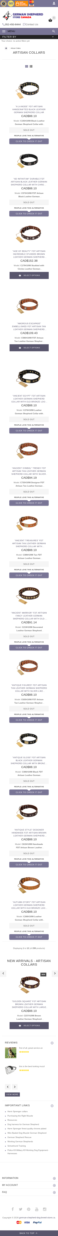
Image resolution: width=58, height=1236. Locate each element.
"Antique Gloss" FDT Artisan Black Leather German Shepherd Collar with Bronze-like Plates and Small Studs (29, 760)
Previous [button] (8, 1087)
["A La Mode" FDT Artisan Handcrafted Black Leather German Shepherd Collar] (29, 88)
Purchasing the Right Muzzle (20, 1116)
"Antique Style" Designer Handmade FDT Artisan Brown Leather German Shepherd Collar (29, 833)
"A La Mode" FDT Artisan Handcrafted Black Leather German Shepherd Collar (29, 109)
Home (6, 48)
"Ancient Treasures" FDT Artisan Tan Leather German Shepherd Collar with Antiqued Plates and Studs (29, 543)
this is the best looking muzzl (32, 1066)
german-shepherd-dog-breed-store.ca (37, 1217)
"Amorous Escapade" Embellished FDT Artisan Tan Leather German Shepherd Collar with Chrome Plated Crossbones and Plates (29, 326)
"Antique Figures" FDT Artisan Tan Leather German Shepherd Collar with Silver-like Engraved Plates (29, 688)
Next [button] (15, 1087)
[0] (50, 21)
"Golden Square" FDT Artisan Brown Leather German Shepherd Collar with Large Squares (29, 1004)
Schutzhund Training (16, 1146)
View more (12, 1094)
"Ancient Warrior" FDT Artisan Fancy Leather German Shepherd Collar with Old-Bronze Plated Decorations (29, 616)
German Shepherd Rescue (19, 1137)
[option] (29, 1001)
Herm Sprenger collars (17, 1111)
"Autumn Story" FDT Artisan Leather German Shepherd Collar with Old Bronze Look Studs (29, 905)
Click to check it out (29, 141)
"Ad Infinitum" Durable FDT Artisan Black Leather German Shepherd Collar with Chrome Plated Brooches (29, 182)
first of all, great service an (31, 1048)
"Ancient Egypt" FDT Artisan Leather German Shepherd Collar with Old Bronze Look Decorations (29, 399)
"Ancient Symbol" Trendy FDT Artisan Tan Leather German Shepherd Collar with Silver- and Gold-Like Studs (29, 471)
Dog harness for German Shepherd (23, 1124)
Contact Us (32, 24)
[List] (31, 66)
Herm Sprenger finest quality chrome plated (26, 1128)
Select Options (32, 275)
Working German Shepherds (20, 1141)
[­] (53, 31)
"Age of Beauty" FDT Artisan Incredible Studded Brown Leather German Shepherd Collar (29, 254)
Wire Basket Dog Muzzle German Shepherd (26, 1133)
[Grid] (26, 66)
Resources (12, 1120)
